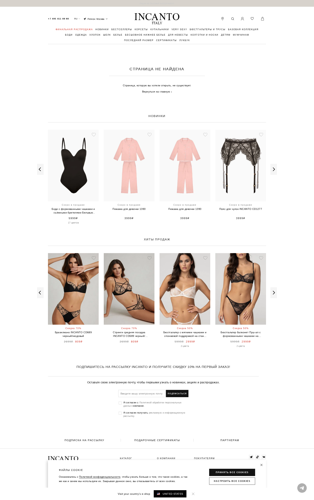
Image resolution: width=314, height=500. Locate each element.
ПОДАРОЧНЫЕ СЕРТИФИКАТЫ (157, 440)
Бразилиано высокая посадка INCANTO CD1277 (73, 210)
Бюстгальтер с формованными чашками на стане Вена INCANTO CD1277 (240, 210)
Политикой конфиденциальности (99, 476)
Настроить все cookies (232, 481)
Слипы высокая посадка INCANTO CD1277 (129, 210)
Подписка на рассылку (84, 440)
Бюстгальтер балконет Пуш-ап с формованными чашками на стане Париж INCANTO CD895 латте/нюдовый (73, 334)
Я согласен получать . (154, 414)
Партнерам (229, 440)
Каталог (126, 458)
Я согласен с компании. (152, 404)
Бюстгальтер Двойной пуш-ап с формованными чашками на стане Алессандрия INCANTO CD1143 (240, 334)
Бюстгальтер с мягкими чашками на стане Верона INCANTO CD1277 (184, 210)
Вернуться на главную (156, 91)
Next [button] (273, 169)
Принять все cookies (232, 472)
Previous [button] (40, 169)
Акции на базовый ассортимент (157, 3)
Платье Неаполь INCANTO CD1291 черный (129, 334)
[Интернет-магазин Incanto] (157, 19)
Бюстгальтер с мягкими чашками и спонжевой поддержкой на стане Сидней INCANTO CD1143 (184, 334)
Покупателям (204, 458)
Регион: (96, 19)
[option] (157, 3)
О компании (166, 458)
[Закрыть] (261, 465)
